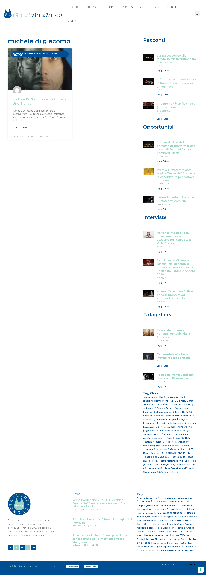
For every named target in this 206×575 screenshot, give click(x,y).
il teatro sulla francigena (172, 423)
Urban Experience (175, 468)
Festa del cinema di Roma (158, 415)
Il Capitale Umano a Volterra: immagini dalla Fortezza (173, 334)
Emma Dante (183, 412)
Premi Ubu (182, 430)
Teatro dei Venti (156, 456)
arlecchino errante (154, 401)
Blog (142, 7)
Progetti (171, 7)
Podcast (92, 7)
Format (110, 7)
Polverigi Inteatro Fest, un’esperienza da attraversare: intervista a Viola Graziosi (174, 238)
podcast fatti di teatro (160, 430)
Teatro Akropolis (177, 452)
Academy (128, 7)
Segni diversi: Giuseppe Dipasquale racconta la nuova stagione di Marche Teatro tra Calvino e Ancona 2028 (176, 267)
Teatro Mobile (186, 543)
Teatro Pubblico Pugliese (160, 464)
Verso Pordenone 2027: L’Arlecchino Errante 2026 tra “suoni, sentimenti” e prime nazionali (98, 503)
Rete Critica (176, 437)
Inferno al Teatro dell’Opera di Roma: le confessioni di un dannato (176, 83)
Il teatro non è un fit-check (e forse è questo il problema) (176, 107)
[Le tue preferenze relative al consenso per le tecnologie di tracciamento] (201, 570)
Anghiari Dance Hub (154, 397)
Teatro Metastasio (170, 461)
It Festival (167, 427)
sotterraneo (163, 449)
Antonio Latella (176, 397)
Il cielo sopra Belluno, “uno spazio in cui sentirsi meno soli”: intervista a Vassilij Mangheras (99, 539)
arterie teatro (151, 404)
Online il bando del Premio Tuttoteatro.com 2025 (175, 199)
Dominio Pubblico (187, 505)
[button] (197, 13)
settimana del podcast (170, 445)
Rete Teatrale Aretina (182, 527)
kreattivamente (189, 564)
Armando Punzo (180, 400)
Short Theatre (144, 535)
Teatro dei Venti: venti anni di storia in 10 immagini (175, 376)
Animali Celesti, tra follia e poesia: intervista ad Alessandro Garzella (175, 295)
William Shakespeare (169, 550)
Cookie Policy (91, 566)
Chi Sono (73, 7)
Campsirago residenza (148, 505)
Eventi (157, 7)
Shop (71, 21)
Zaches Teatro (169, 472)
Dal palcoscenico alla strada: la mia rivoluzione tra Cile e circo (176, 59)
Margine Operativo (157, 520)
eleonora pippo (165, 412)
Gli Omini (149, 419)
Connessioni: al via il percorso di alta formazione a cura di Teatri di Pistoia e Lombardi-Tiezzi (176, 148)
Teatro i (153, 461)
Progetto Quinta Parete (177, 434)
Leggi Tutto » (20, 127)
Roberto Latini (175, 442)
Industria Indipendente (185, 516)
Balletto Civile (171, 404)
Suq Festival (181, 449)
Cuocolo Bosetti (167, 408)
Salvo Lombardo (160, 531)
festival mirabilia (185, 415)
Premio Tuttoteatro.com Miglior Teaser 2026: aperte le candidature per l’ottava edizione (176, 175)
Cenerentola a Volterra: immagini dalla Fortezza (173, 356)
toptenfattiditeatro (173, 546)
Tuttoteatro (154, 468)
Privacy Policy (72, 566)
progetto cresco (153, 434)
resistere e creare (154, 438)
